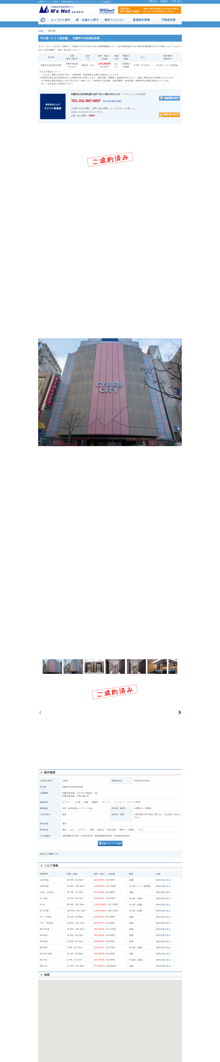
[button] (178, 392)
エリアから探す (61, 19)
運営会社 (153, 1)
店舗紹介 (164, 1)
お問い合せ (176, 1)
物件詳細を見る (163, 880)
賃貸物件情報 (141, 19)
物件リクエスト (115, 19)
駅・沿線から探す (87, 19)
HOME (41, 31)
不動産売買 (168, 19)
